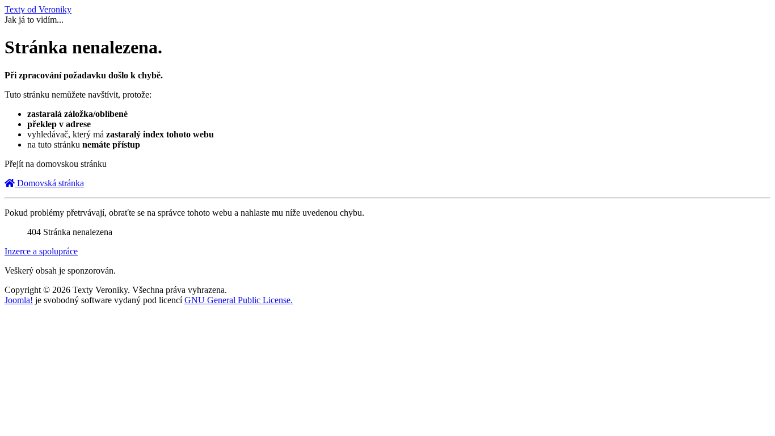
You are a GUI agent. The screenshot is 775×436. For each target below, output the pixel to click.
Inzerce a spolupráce (41, 251)
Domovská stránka (49, 183)
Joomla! (19, 300)
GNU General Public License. (238, 300)
